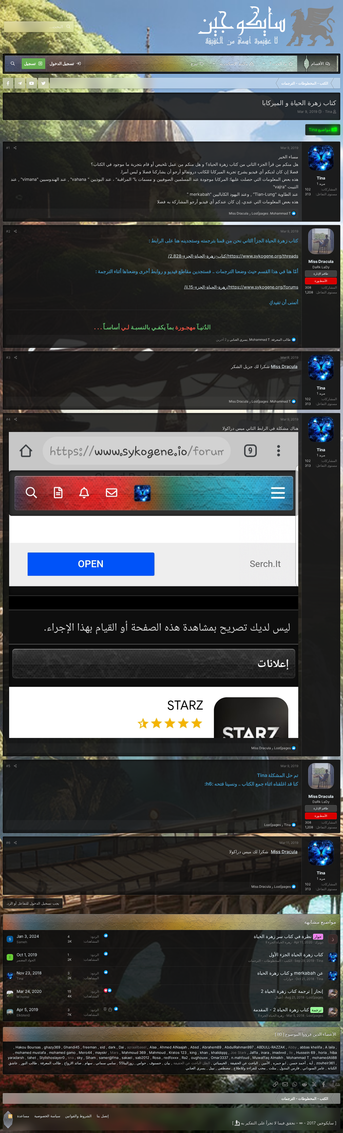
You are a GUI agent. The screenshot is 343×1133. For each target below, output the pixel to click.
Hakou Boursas (28, 1047)
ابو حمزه (279, 1063)
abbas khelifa (311, 1047)
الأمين (265, 1063)
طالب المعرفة (50, 1063)
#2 (8, 231)
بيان (167, 1063)
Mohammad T (297, 1057)
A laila (330, 1047)
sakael (127, 1057)
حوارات (288, 979)
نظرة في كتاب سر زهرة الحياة (283, 936)
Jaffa (253, 1052)
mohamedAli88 (324, 1057)
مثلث (272, 1068)
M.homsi (23, 997)
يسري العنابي (196, 1068)
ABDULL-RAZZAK (271, 1047)
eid (102, 1047)
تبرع (194, 63)
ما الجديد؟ (278, 63)
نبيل (212, 1068)
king (193, 1052)
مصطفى (224, 1068)
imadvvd (279, 1052)
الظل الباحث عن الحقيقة (191, 1063)
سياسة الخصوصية (47, 1116)
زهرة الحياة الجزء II (279, 942)
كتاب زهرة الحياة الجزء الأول (296, 954)
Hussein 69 (305, 1052)
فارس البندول (289, 1068)
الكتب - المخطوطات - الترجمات (270, 961)
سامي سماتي (106, 1063)
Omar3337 (219, 1057)
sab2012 (142, 1057)
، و (260, 213)
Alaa (153, 1047)
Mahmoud (157, 1052)
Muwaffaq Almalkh (267, 1057)
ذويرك (319, 942)
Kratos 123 (178, 1052)
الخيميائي (220, 1063)
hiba (333, 1052)
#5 (8, 766)
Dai (121, 1047)
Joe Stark (238, 1052)
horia (322, 1052)
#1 (8, 148)
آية (311, 1063)
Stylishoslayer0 (52, 1057)
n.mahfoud (240, 1057)
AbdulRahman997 (239, 1047)
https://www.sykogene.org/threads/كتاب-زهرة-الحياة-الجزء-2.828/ (233, 256)
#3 (8, 357)
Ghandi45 (72, 1047)
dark (111, 1047)
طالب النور (29, 1063)
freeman (90, 1047)
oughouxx (199, 1057)
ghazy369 (52, 1047)
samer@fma (108, 1057)
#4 (8, 419)
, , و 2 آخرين (253, 340)
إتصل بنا (103, 1116)
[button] (304, 64)
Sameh (22, 942)
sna (71, 1057)
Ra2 (185, 1057)
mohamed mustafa (30, 1052)
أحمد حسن (297, 1063)
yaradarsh (16, 1057)
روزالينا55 (126, 1063)
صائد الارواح (72, 1063)
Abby (292, 1047)
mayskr (101, 1052)
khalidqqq (219, 1052)
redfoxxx (171, 1057)
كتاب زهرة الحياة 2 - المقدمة (281, 1009)
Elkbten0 (23, 1015)
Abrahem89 (211, 1047)
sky (80, 1057)
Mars (114, 1052)
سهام (88, 1063)
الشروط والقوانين (78, 1116)
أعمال (279, 997)
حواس (141, 1063)
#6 (8, 843)
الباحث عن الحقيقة (244, 1063)
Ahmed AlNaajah (173, 1047)
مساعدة (23, 1116)
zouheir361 (325, 1063)
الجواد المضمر (26, 960)
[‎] (336, 83)
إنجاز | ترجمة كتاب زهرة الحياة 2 (292, 991)
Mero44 (85, 1052)
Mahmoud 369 (134, 1052)
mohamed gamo (62, 1052)
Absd (194, 1047)
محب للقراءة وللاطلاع (250, 1068)
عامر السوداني (314, 1068)
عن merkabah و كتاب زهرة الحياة (290, 973)
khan (204, 1052)
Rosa (156, 1057)
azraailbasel (136, 1047)
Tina (328, 111)
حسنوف (155, 1063)
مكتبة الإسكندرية (234, 63)
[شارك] (15, 148)
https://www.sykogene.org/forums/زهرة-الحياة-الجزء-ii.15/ (241, 287)
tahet (31, 1057)
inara (265, 1052)
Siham (91, 1057)
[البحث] (13, 64)
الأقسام (317, 63)
